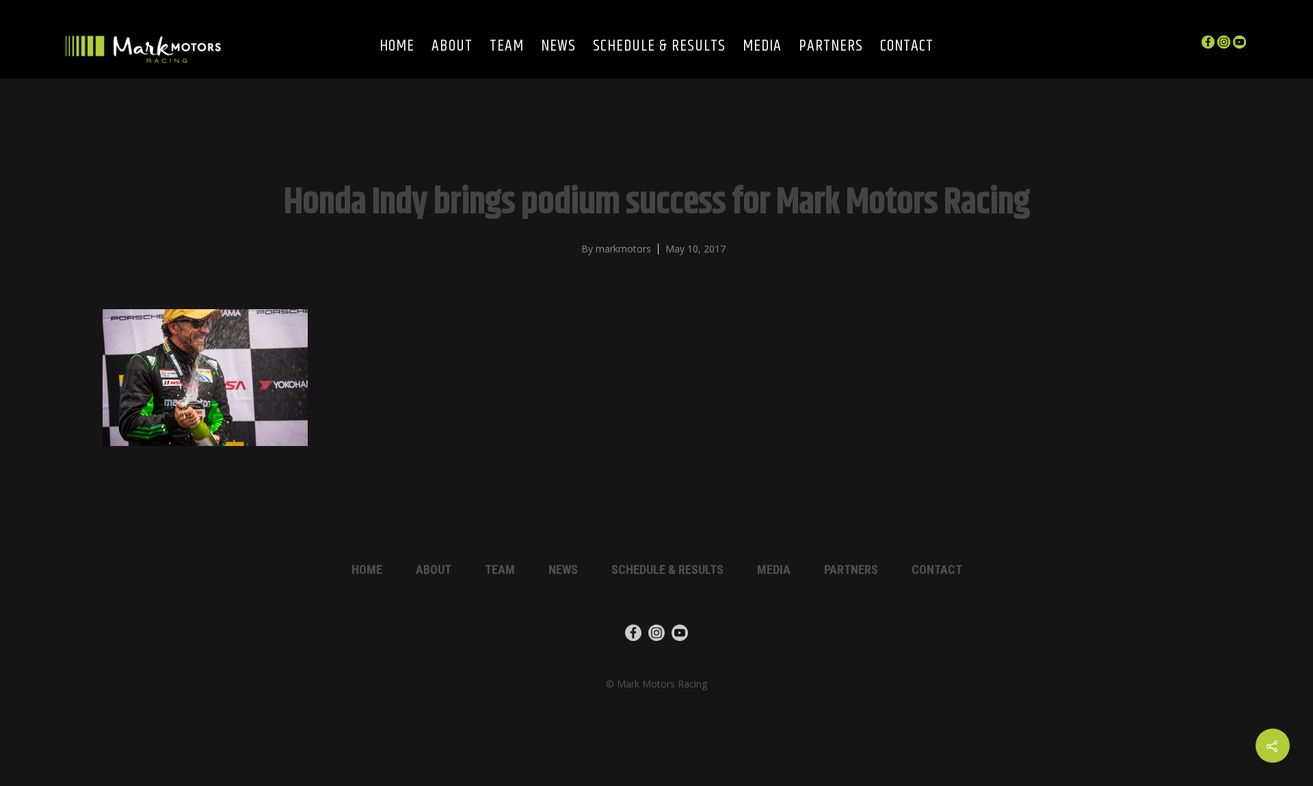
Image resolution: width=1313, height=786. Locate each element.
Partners (831, 47)
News (558, 47)
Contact (906, 47)
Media (762, 47)
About (452, 47)
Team (507, 47)
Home (397, 47)
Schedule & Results (659, 47)
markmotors (623, 248)
